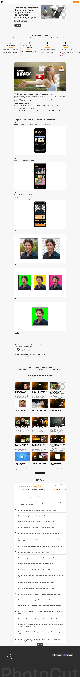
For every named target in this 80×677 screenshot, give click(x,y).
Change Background (9, 656)
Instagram (39, 656)
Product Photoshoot (9, 663)
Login (69, 2)
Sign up (76, 2)
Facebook (38, 658)
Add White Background (9, 658)
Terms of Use (23, 658)
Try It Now (18, 25)
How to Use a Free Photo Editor (50, 489)
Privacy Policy (23, 656)
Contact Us (23, 654)
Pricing (38, 654)
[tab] (40, 486)
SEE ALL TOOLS (40, 472)
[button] (13, 2)
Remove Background (9, 654)
